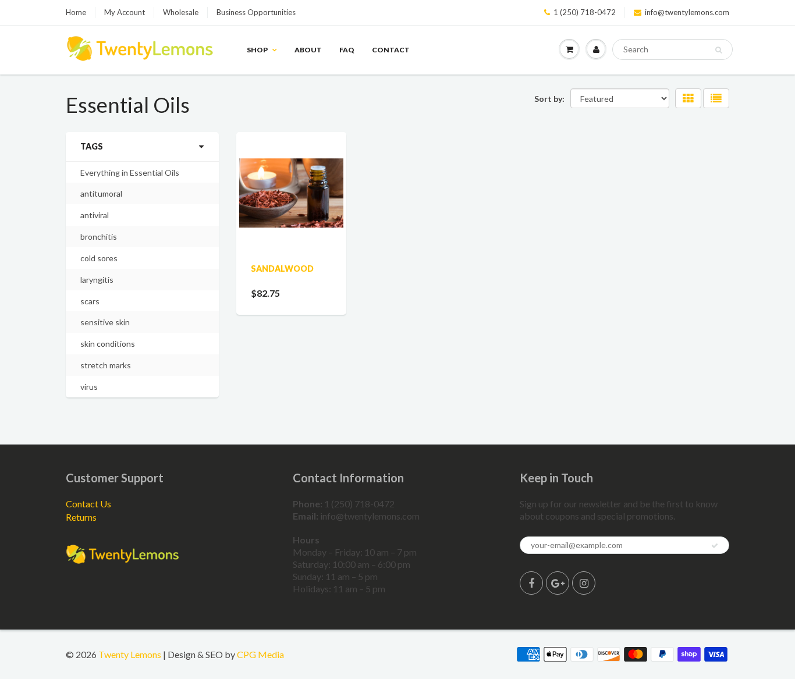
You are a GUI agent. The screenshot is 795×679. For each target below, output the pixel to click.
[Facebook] (531, 583)
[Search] (718, 50)
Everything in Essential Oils (129, 172)
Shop (257, 49)
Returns (81, 516)
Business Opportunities (256, 12)
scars (90, 301)
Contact (391, 49)
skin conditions (107, 344)
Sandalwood (282, 268)
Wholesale (180, 12)
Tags (91, 146)
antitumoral (101, 193)
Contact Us (88, 503)
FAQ (346, 49)
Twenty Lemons (129, 654)
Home (76, 12)
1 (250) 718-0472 (584, 12)
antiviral (94, 215)
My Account (124, 12)
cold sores (99, 258)
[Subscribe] (715, 545)
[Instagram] (583, 583)
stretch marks (105, 365)
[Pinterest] (557, 583)
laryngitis (96, 280)
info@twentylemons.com (687, 12)
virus (89, 387)
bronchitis (98, 236)
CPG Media (260, 654)
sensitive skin (105, 322)
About (308, 49)
